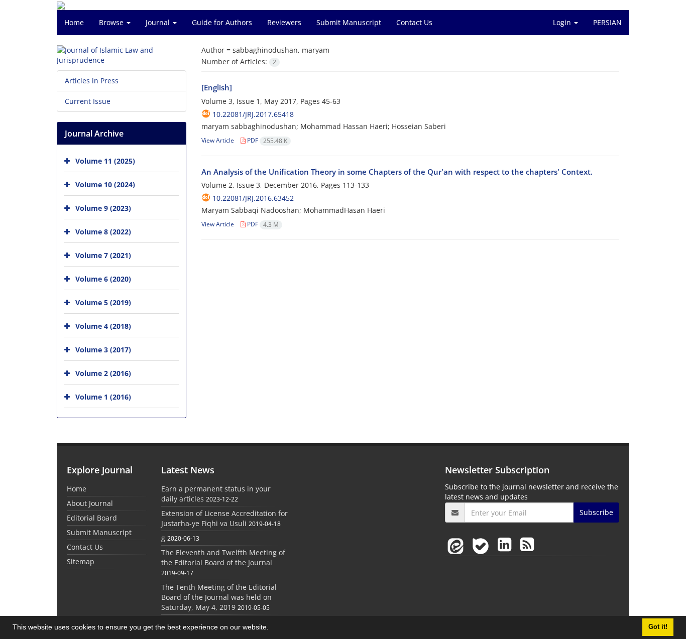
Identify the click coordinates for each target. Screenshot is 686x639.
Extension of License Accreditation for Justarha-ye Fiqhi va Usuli (224, 518)
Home (74, 22)
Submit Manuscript (348, 22)
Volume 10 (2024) (105, 184)
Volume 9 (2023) (103, 208)
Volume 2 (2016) (103, 373)
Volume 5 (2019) (103, 302)
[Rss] (527, 544)
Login (563, 22)
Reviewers (284, 22)
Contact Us (414, 22)
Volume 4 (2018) (103, 326)
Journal (159, 22)
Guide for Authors (222, 22)
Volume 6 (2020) (103, 279)
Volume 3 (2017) (103, 349)
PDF (266, 140)
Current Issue (87, 101)
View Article (217, 140)
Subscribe (596, 512)
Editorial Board (92, 518)
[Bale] (482, 544)
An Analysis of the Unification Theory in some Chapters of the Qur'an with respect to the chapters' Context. (397, 172)
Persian (607, 22)
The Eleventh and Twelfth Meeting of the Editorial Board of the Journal (223, 557)
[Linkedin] (506, 544)
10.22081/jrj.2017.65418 (253, 114)
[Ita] (457, 544)
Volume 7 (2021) (103, 255)
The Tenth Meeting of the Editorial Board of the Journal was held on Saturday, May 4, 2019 (219, 597)
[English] (216, 87)
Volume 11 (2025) (105, 161)
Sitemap (80, 561)
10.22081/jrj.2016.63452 (253, 198)
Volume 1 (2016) (103, 397)
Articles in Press (92, 80)
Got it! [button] (657, 626)
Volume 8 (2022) (103, 231)
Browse (112, 22)
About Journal (90, 503)
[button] (272, 628)
